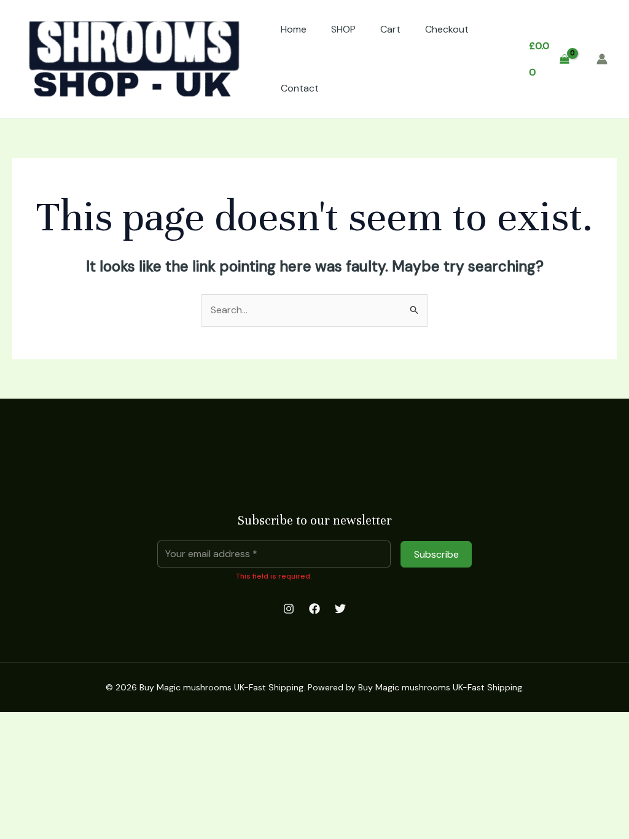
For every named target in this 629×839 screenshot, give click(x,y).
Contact (300, 88)
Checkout (447, 29)
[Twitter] (340, 608)
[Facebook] (314, 608)
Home (294, 29)
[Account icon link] (602, 58)
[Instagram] (288, 608)
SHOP (343, 29)
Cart (390, 29)
